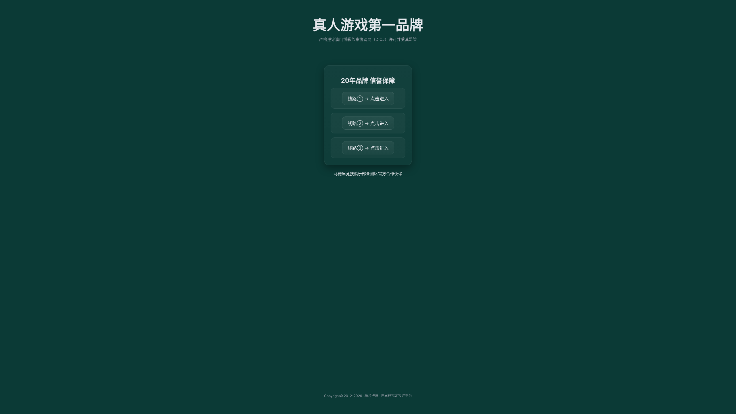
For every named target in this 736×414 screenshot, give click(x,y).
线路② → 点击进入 (368, 123)
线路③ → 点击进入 (368, 148)
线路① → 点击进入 (368, 98)
